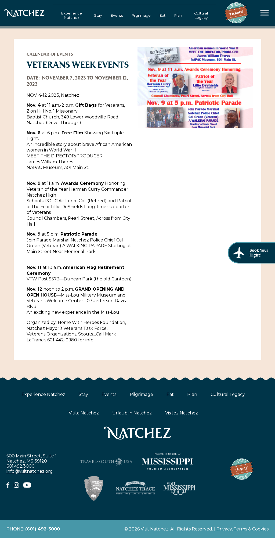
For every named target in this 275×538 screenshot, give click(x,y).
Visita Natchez (84, 413)
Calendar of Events (50, 54)
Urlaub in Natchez (132, 413)
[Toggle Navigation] (265, 13)
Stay (98, 15)
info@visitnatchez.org (29, 471)
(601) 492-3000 (42, 529)
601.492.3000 (20, 466)
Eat (162, 15)
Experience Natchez (71, 15)
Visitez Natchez (181, 413)
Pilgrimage (141, 15)
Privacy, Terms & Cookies (242, 529)
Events (116, 15)
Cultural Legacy (201, 15)
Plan (178, 15)
